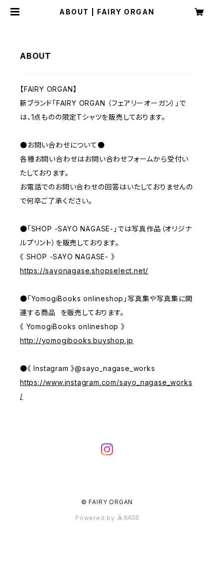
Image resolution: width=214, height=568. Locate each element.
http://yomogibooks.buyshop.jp (76, 340)
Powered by (96, 518)
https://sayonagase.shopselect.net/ (84, 270)
